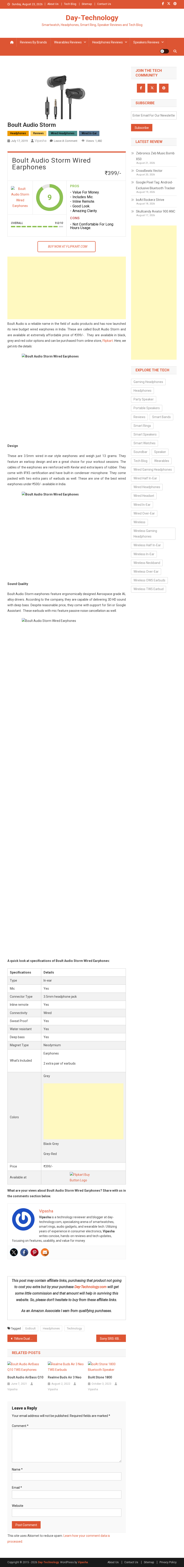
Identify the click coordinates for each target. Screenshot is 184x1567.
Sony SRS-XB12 (111, 1338)
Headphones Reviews (107, 42)
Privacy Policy (168, 1562)
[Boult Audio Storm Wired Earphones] (20, 197)
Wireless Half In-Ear (147, 545)
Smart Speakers (145, 434)
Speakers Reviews (146, 42)
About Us (53, 4)
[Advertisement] (66, 288)
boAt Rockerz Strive (150, 200)
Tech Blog (70, 4)
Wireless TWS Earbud (149, 589)
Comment (20, 1426)
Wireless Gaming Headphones (145, 533)
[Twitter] (14, 1252)
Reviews (38, 133)
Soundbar (140, 452)
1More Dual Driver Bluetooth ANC (25, 1338)
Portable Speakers (147, 408)
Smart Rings (142, 425)
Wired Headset (144, 496)
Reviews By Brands (33, 42)
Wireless (139, 522)
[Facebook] (24, 1252)
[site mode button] (164, 51)
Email (17, 1487)
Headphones (18, 133)
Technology (74, 1328)
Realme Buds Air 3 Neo (64, 1377)
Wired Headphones (62, 133)
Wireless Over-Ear (146, 571)
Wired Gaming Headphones (153, 469)
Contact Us (104, 4)
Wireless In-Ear (144, 554)
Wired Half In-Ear (145, 478)
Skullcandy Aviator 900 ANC (155, 211)
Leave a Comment (65, 140)
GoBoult (30, 1328)
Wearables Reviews (68, 42)
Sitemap (87, 4)
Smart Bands (161, 417)
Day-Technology (92, 17)
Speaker (160, 452)
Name (17, 1469)
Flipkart (108, 340)
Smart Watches (145, 443)
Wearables (161, 461)
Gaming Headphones (148, 382)
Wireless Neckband (147, 563)
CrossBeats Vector (149, 170)
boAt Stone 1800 (100, 1377)
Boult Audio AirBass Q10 (25, 1377)
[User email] (45, 1252)
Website (17, 1505)
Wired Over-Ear (144, 513)
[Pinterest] (35, 1252)
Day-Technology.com (90, 1287)
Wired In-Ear (89, 133)
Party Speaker (144, 399)
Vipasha (40, 140)
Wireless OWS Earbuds (149, 580)
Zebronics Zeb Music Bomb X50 (155, 156)
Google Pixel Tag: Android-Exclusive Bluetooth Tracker (155, 185)
